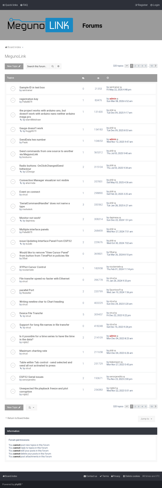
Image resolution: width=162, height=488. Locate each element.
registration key (28, 99)
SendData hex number (32, 139)
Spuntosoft (115, 290)
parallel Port (26, 290)
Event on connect (29, 191)
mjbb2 (25, 342)
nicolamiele (28, 270)
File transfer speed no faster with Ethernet (44, 278)
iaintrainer (27, 90)
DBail (24, 258)
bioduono (27, 157)
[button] (127, 66)
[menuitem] (24, 5)
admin (112, 98)
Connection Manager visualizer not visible (44, 180)
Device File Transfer (31, 313)
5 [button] (145, 66)
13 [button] (151, 66)
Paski (25, 142)
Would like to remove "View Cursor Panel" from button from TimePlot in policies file (44, 254)
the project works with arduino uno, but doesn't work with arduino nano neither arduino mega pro (47, 113)
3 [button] (138, 66)
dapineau (30, 220)
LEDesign (30, 171)
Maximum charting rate (33, 350)
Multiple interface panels (34, 229)
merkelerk (27, 209)
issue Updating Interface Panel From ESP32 (45, 240)
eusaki (29, 243)
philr (111, 110)
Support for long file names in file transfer (44, 324)
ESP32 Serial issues (31, 376)
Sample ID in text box (32, 87)
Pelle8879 (27, 102)
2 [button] (135, 66)
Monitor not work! (29, 217)
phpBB (18, 484)
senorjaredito (29, 379)
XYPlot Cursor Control (32, 267)
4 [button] (142, 66)
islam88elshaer (33, 119)
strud (25, 194)
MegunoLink (15, 56)
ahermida (30, 183)
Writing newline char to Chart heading (41, 301)
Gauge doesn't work (31, 128)
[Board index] (63, 25)
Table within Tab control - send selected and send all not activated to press (45, 364)
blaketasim (115, 362)
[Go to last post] (121, 87)
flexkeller (26, 293)
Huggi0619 (31, 131)
